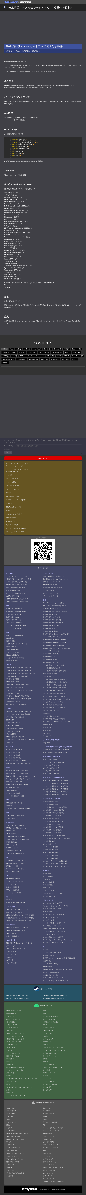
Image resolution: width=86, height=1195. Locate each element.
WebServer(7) (21, 359)
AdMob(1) (27, 349)
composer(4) (55, 359)
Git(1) (14, 352)
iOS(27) (74, 359)
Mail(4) (67, 352)
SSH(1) (59, 356)
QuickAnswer (11, 2)
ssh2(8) (5, 362)
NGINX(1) (6, 356)
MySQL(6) (76, 352)
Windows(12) (33, 359)
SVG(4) (66, 356)
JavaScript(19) (44, 352)
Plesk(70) (50, 356)
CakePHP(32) (76, 349)
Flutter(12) (6, 352)
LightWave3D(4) (57, 352)
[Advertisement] (43, 27)
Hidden (5, 349)
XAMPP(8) (44, 359)
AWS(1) (18, 349)
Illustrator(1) (32, 352)
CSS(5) (66, 349)
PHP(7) (22, 356)
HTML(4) (22, 352)
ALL (11, 349)
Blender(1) (47, 349)
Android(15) (37, 349)
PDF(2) (14, 356)
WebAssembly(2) (8, 359)
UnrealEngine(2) (77, 356)
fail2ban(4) (65, 359)
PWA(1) (30, 356)
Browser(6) (57, 349)
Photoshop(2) (39, 356)
